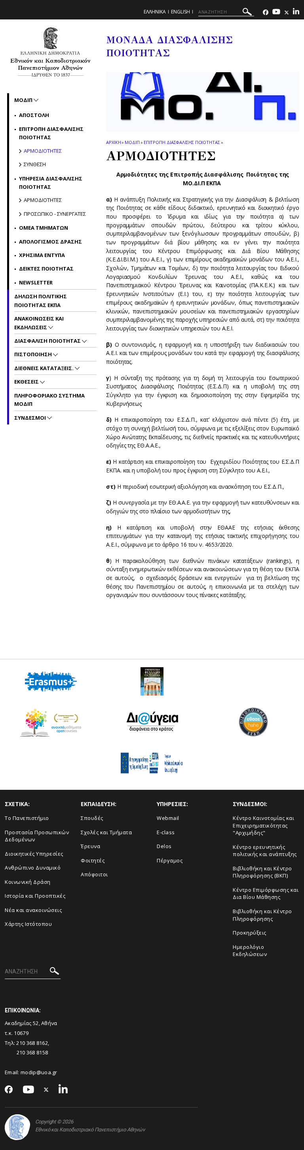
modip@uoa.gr (40, 1072)
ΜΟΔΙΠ (132, 142)
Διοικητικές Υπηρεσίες (34, 853)
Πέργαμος (169, 860)
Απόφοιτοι (94, 874)
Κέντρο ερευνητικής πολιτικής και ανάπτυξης (265, 850)
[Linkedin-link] (296, 12)
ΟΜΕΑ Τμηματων (43, 227)
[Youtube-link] (276, 12)
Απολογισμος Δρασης (50, 241)
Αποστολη (34, 115)
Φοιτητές (92, 860)
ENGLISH (180, 11)
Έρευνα (90, 846)
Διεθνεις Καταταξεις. (44, 368)
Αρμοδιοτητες (43, 150)
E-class (166, 832)
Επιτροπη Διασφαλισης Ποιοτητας (182, 142)
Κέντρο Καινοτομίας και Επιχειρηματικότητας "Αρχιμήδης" (263, 825)
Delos (164, 846)
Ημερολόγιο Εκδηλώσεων (250, 950)
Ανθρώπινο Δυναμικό (33, 867)
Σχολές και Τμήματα (106, 832)
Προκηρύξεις (249, 932)
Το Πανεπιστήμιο (27, 818)
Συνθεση (35, 164)
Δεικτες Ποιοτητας (46, 268)
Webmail (168, 818)
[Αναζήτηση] (247, 13)
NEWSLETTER (36, 282)
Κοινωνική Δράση (28, 881)
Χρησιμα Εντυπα (42, 255)
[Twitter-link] (286, 12)
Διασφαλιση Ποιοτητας (48, 340)
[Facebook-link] (265, 12)
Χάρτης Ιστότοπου (28, 923)
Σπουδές (92, 818)
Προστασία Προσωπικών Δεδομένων (37, 836)
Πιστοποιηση (33, 354)
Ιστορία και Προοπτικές (35, 895)
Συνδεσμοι (30, 417)
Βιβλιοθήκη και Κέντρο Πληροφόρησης (262, 915)
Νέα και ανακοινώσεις (33, 910)
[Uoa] (17, 1127)
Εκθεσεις (27, 381)
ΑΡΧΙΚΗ (113, 142)
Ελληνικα (155, 11)
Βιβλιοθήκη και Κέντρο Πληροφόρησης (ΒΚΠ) (262, 872)
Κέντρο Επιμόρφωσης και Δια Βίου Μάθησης (265, 893)
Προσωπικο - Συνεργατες (55, 213)
